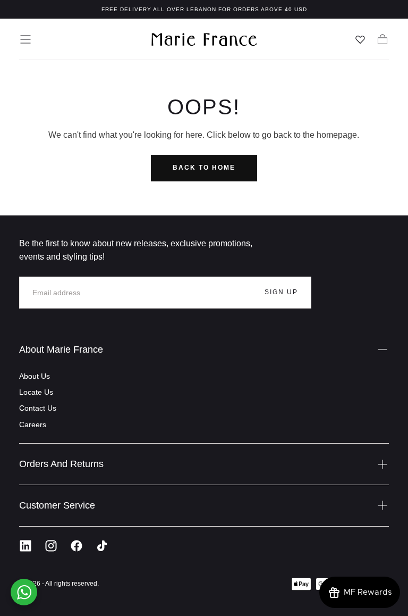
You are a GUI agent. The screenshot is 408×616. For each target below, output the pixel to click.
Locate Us (36, 392)
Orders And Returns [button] (61, 464)
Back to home (204, 167)
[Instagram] (51, 545)
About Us (34, 376)
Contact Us (37, 408)
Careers (32, 424)
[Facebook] (76, 545)
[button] (25, 39)
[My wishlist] (360, 39)
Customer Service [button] (57, 505)
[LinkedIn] (25, 545)
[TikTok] (102, 545)
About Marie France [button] (61, 349)
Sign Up (281, 292)
